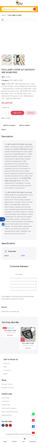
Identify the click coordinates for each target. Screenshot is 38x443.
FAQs (5, 367)
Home (4, 15)
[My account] (35, 3)
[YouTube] (33, 432)
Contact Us (7, 370)
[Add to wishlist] (32, 329)
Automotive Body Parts (23, 89)
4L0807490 (10, 84)
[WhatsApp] (33, 414)
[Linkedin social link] (10, 129)
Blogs (5, 374)
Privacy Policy (6, 405)
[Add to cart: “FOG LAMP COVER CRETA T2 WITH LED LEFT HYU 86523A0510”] (23, 340)
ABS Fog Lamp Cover (22, 84)
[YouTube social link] (10, 425)
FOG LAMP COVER (14, 15)
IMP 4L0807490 (25, 91)
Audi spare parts (8, 89)
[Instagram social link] (6, 425)
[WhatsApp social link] (12, 129)
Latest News (6, 401)
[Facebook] (33, 426)
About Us (7, 363)
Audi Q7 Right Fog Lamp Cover (25, 86)
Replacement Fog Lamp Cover (12, 96)
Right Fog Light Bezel (13, 98)
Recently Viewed (7, 384)
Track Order (6, 398)
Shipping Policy (7, 415)
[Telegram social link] (14, 129)
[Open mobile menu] (2, 3)
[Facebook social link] (7, 129)
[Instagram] (33, 420)
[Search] (34, 9)
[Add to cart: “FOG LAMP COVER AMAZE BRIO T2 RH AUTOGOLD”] (5, 327)
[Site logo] (19, 3)
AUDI (23, 256)
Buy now (31, 113)
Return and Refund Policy (10, 412)
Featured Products (8, 387)
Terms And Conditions (9, 408)
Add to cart (17, 113)
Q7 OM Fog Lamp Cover (22, 93)
